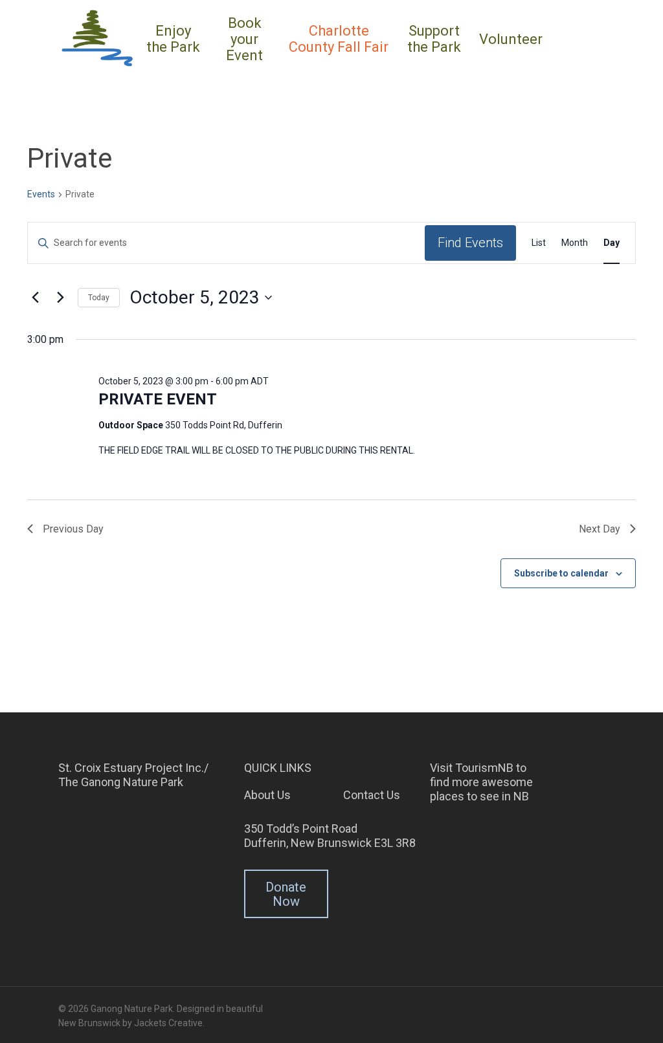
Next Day (599, 529)
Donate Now (285, 894)
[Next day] (60, 297)
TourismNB (484, 767)
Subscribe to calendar (561, 573)
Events (41, 194)
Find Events (470, 242)
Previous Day (73, 529)
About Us (267, 795)
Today (98, 297)
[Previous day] (35, 297)
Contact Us (371, 795)
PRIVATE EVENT (157, 399)
